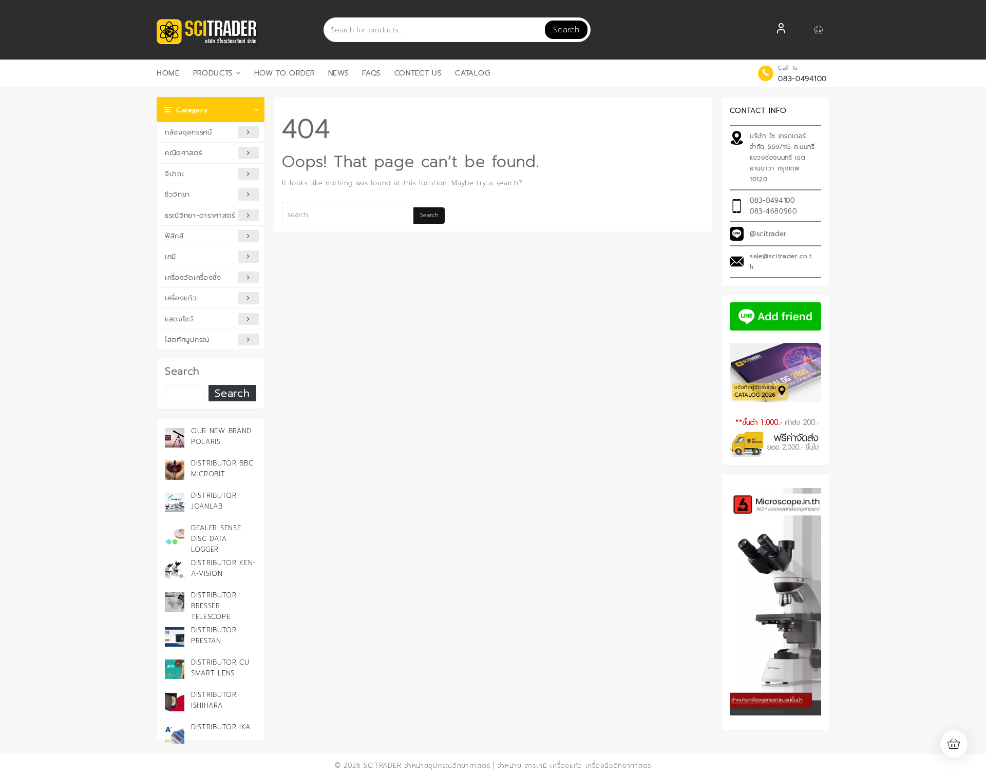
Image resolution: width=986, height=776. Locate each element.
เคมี (170, 256)
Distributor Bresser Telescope (214, 606)
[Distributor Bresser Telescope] (174, 602)
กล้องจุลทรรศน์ (188, 132)
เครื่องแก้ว (181, 298)
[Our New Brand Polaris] (174, 438)
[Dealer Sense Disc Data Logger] (174, 535)
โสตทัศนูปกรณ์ (187, 339)
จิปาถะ (174, 174)
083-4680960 (773, 211)
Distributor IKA (221, 727)
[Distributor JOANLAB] (174, 502)
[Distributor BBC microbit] (174, 470)
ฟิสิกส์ (174, 236)
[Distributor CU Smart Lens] (174, 669)
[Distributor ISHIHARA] (174, 701)
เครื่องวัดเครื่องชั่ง (193, 277)
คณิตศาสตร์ (183, 153)
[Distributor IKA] (174, 734)
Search (566, 30)
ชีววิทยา (177, 194)
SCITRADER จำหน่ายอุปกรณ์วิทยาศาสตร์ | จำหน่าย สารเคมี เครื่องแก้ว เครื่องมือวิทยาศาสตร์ (507, 765)
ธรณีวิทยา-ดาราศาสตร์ (200, 215)
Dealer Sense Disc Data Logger (216, 538)
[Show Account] (781, 29)
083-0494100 (802, 78)
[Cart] (818, 30)
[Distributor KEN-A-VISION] (174, 569)
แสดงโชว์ (179, 319)
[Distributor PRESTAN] (174, 637)
